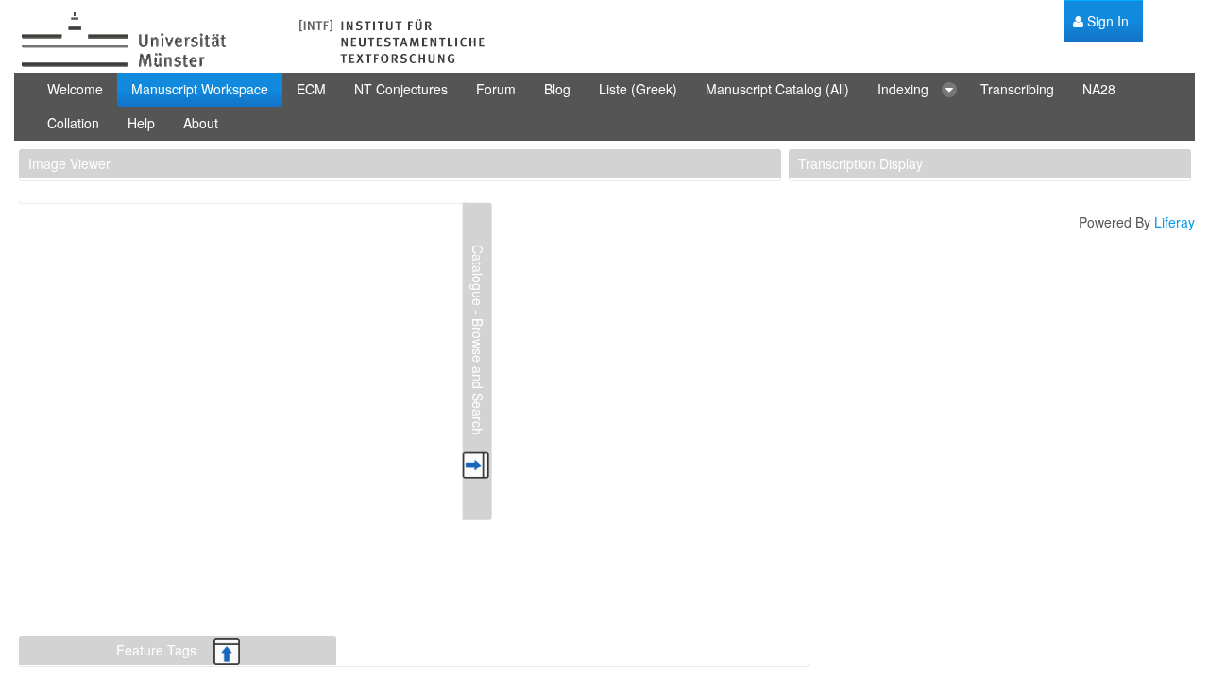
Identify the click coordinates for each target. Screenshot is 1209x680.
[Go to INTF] (250, 41)
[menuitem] (1101, 21)
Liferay (1174, 221)
